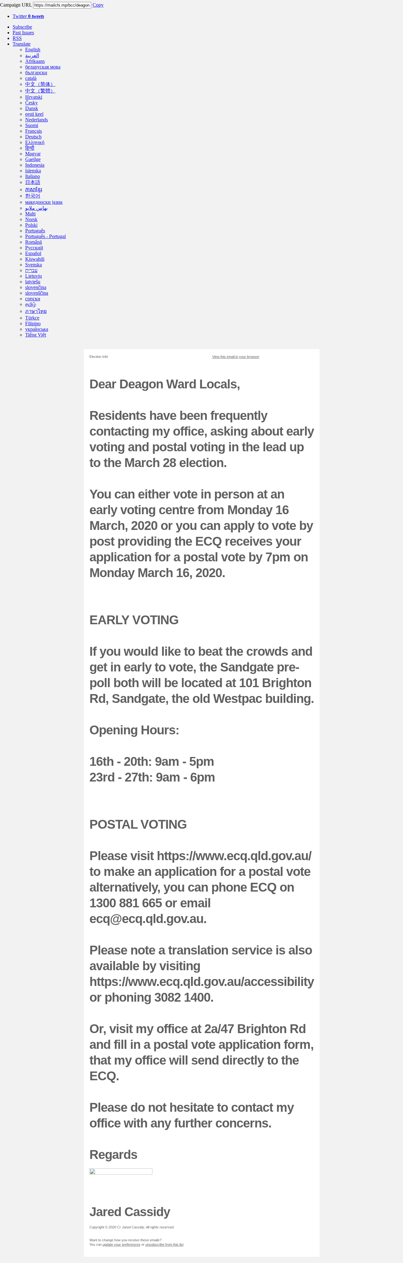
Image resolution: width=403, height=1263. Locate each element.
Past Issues (23, 32)
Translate (22, 44)
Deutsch (33, 136)
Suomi (31, 125)
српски (32, 298)
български (36, 72)
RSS (17, 38)
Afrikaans (35, 61)
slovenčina (35, 287)
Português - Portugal (45, 236)
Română (33, 242)
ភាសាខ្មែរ (33, 189)
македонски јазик (44, 202)
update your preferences (121, 1244)
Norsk (31, 219)
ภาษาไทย (36, 311)
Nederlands (36, 119)
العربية (32, 55)
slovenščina (36, 293)
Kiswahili (34, 259)
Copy (98, 5)
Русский (34, 247)
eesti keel (34, 114)
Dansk (31, 108)
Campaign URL (16, 5)
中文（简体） (40, 84)
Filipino (33, 323)
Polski (31, 225)
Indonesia (34, 165)
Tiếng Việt (35, 334)
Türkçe (32, 317)
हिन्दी (29, 148)
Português (35, 230)
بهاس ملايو (36, 208)
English (32, 49)
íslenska (33, 170)
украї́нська (36, 329)
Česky (31, 102)
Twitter (28, 16)
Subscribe (22, 27)
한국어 (32, 195)
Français (33, 131)
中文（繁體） (40, 90)
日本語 (32, 182)
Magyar (33, 153)
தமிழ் (30, 304)
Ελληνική (34, 142)
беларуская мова (42, 67)
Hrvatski (33, 97)
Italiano (32, 176)
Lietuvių (33, 276)
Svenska (33, 264)
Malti (30, 213)
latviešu (32, 281)
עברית (31, 270)
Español (33, 253)
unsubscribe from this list (164, 1244)
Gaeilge (33, 159)
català (31, 78)
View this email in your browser (235, 357)
